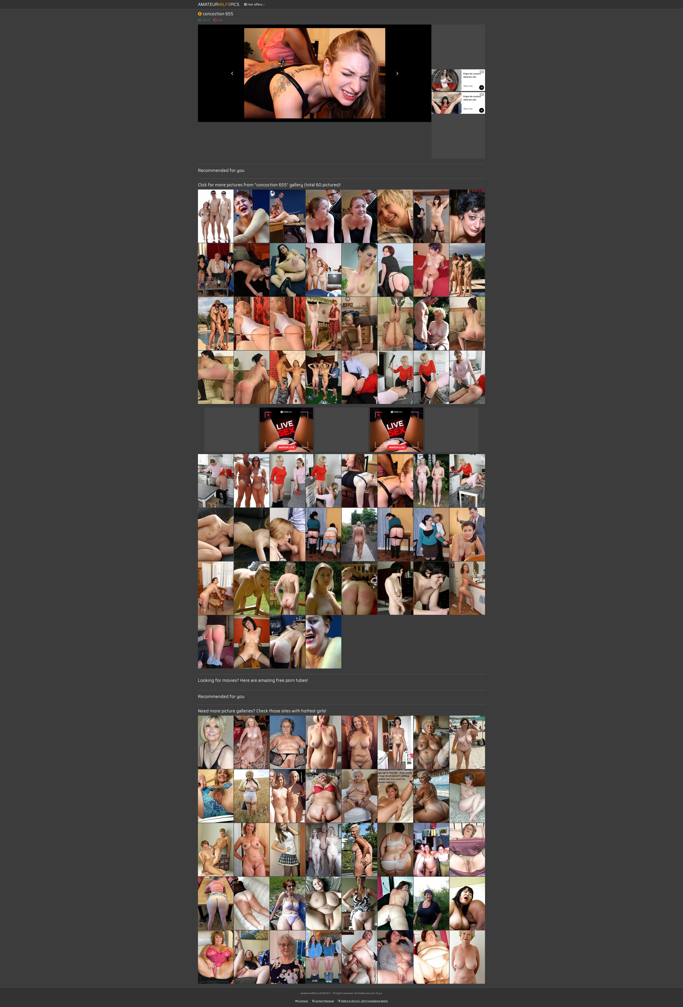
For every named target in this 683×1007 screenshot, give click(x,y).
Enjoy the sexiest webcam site (472, 75)
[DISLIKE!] (215, 20)
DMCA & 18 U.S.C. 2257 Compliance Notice (364, 1001)
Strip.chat (467, 86)
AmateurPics (218, 4)
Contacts (303, 1001)
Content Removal (324, 1001)
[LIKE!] (199, 20)
